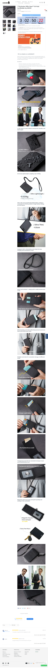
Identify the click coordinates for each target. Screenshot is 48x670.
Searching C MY (7, 665)
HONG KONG (27, 651)
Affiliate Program (16, 655)
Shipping (22, 11)
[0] (46, 10)
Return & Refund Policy (6, 654)
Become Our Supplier (17, 651)
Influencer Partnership (17, 656)
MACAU (26, 654)
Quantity (19, 13)
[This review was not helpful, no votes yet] (44, 635)
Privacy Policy (5, 655)
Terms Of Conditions (6, 656)
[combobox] (6, 625)
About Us (4, 651)
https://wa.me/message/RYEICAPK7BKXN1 (24, 47)
